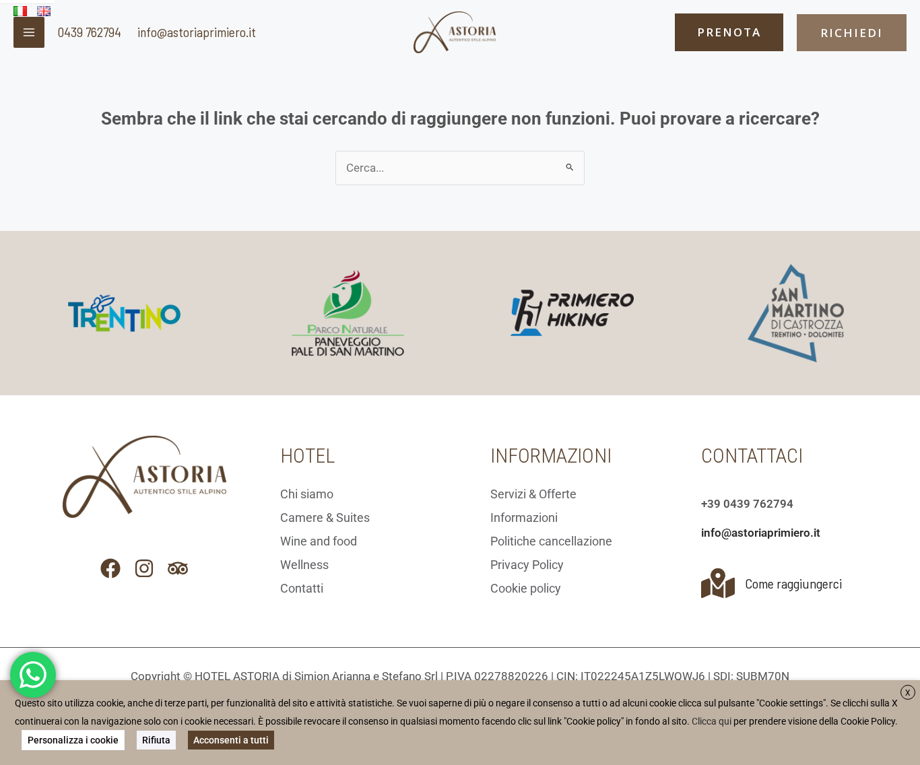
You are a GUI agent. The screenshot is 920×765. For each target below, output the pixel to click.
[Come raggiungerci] (718, 583)
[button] (729, 32)
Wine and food (318, 541)
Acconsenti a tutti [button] (231, 740)
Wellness (304, 565)
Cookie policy (525, 588)
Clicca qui (711, 721)
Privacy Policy (527, 565)
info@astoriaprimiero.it (196, 32)
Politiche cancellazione (551, 541)
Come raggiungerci (793, 583)
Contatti (301, 588)
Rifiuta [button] (156, 740)
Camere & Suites (325, 517)
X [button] (908, 693)
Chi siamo (306, 494)
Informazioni (524, 517)
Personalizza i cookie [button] (73, 740)
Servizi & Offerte (533, 494)
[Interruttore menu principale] (28, 32)
